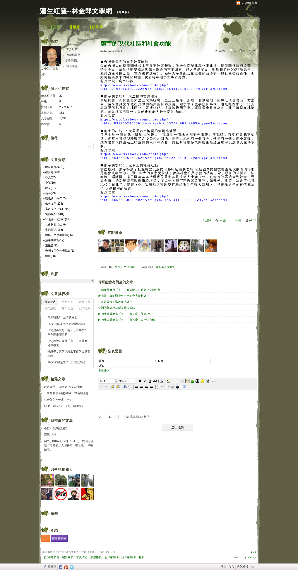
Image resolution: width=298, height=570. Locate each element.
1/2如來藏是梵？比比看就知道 (67, 362)
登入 (223, 566)
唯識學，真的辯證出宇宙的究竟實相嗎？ (123, 295)
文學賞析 (129, 267)
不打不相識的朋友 (55, 428)
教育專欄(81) (53, 172)
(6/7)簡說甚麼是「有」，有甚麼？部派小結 (125, 314)
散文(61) (50, 188)
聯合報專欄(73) (54, 167)
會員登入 (104, 370)
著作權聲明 (111, 557)
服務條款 (96, 557)
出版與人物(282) (55, 198)
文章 (56, 27)
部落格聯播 (59, 538)
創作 (117, 267)
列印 (252, 220)
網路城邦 (242, 566)
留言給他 (72, 66)
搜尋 (90, 146)
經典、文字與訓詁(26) (59, 235)
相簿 (76, 27)
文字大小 (124, 381)
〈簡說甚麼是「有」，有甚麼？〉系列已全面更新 (129, 290)
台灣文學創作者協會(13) (60, 250)
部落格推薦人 (62, 469)
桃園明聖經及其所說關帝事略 (116, 307)
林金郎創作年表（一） (59, 399)
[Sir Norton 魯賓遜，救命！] (157, 245)
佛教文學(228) (54, 203)
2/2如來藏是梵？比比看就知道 (67, 324)
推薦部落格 (73, 54)
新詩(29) (50, 193)
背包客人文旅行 (166, 267)
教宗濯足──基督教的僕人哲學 (63, 386)
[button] (108, 381)
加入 (231, 566)
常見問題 (81, 557)
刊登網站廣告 (50, 557)
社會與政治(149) (55, 224)
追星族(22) (51, 245)
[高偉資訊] (104, 245)
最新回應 (67, 302)
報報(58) (50, 256)
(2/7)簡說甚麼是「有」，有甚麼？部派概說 (69, 343)
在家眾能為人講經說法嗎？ (115, 302)
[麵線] (171, 245)
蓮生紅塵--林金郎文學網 (76, 10)
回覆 (208, 220)
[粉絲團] (44, 566)
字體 (102, 381)
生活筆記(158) (54, 229)
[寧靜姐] (144, 245)
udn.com (251, 557)
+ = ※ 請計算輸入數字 (127, 416)
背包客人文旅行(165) (58, 219)
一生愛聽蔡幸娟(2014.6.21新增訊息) (66, 393)
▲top (253, 551)
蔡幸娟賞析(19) (54, 240)
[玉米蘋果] (211, 245)
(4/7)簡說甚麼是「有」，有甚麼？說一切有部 (126, 319)
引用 (237, 220)
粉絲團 (52, 566)
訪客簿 (97, 27)
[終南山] (184, 245)
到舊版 (123, 12)
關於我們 (67, 557)
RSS (45, 538)
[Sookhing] (117, 245)
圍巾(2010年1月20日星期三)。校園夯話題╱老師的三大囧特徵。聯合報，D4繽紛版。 (68, 445)
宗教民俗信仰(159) (57, 208)
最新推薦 (84, 302)
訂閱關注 (72, 60)
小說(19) (50, 182)
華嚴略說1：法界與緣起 (62, 317)
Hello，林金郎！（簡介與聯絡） (64, 406)
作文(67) (50, 177)
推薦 (222, 220)
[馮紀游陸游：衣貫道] (197, 245)
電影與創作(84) (54, 214)
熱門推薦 (84, 308)
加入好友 (72, 49)
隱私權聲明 (129, 557)
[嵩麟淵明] (131, 245)
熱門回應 (67, 308)
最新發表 (50, 302)
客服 (141, 557)
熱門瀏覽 (50, 308)
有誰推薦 (115, 232)
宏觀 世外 (50, 434)
